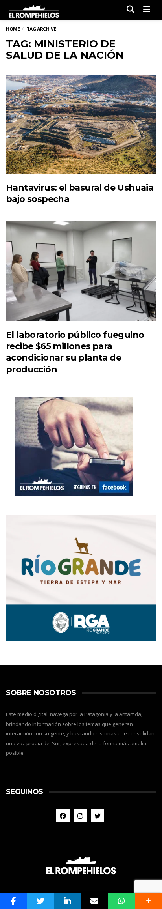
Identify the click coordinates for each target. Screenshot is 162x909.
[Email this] (94, 901)
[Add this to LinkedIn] (67, 901)
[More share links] (148, 901)
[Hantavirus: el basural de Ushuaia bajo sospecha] (81, 124)
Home (13, 29)
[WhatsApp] (121, 901)
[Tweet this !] (40, 901)
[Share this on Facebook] (13, 901)
